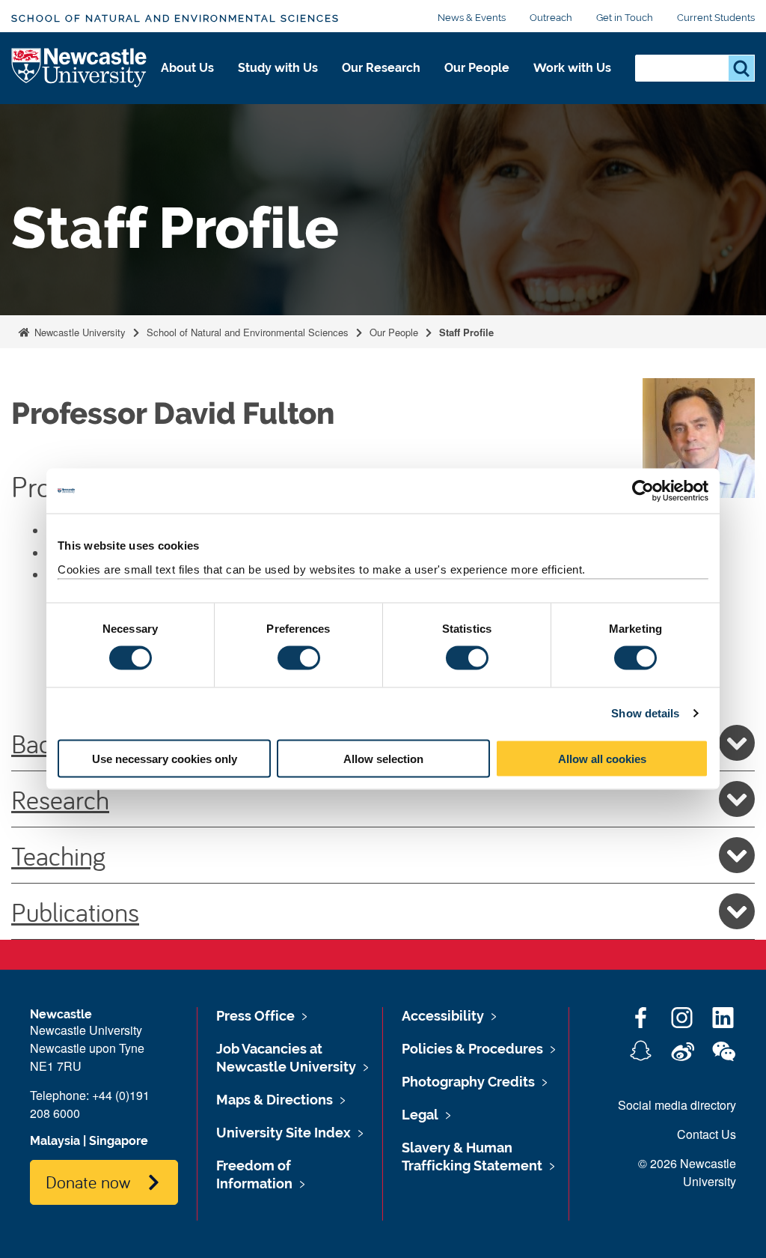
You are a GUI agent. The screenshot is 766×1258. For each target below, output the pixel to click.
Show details (645, 713)
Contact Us (706, 1134)
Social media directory (677, 1104)
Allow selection (383, 758)
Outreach (551, 17)
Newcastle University (78, 332)
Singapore (118, 1141)
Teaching (58, 855)
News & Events (472, 17)
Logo (79, 68)
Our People (476, 68)
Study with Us (278, 68)
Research (60, 799)
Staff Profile (466, 332)
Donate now (88, 1181)
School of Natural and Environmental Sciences (175, 18)
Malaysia (55, 1141)
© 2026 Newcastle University (687, 1172)
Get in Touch (624, 17)
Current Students (716, 17)
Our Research (381, 68)
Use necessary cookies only (164, 758)
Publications (75, 911)
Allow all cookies (602, 758)
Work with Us (572, 68)
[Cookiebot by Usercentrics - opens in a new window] (642, 491)
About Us (187, 68)
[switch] (299, 658)
